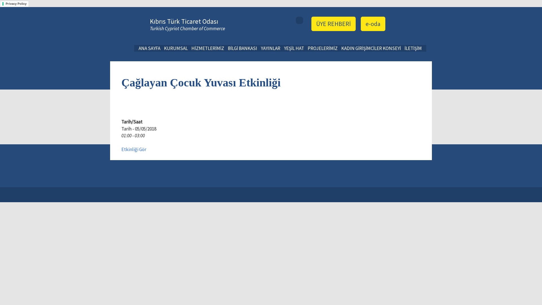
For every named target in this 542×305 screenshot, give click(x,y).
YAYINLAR (270, 48)
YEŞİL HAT (294, 48)
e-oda (373, 24)
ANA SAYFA (149, 48)
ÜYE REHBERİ (333, 24)
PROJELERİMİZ (323, 48)
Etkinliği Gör (133, 149)
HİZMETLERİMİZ (207, 48)
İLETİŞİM (413, 48)
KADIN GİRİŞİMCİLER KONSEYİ (371, 48)
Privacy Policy (16, 4)
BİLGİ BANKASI (242, 48)
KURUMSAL (176, 48)
